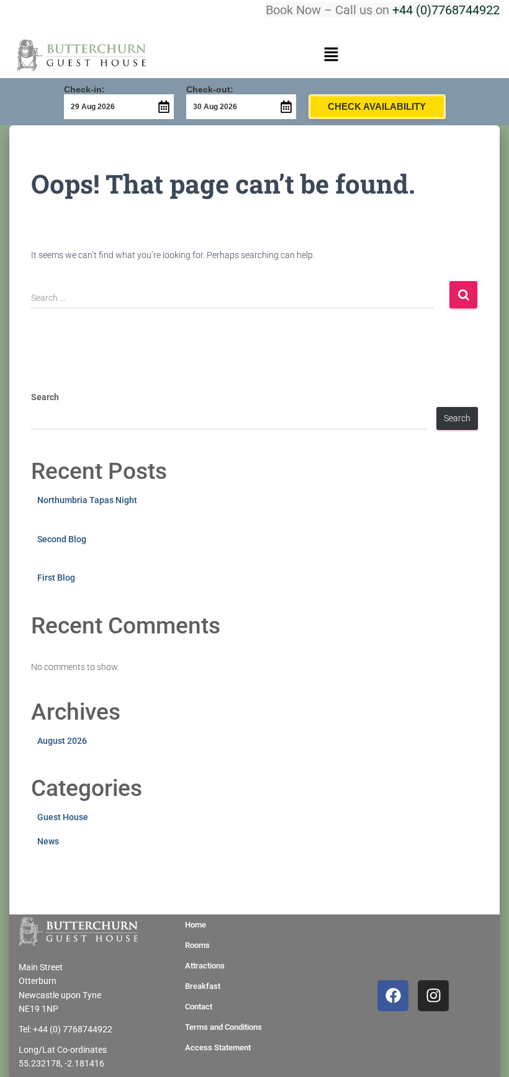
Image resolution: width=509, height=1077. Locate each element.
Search (45, 397)
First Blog (56, 578)
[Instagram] (433, 995)
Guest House (62, 817)
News (48, 841)
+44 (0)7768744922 (446, 9)
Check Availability (377, 106)
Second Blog (61, 539)
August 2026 (62, 741)
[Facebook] (392, 995)
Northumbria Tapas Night (87, 500)
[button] (330, 55)
